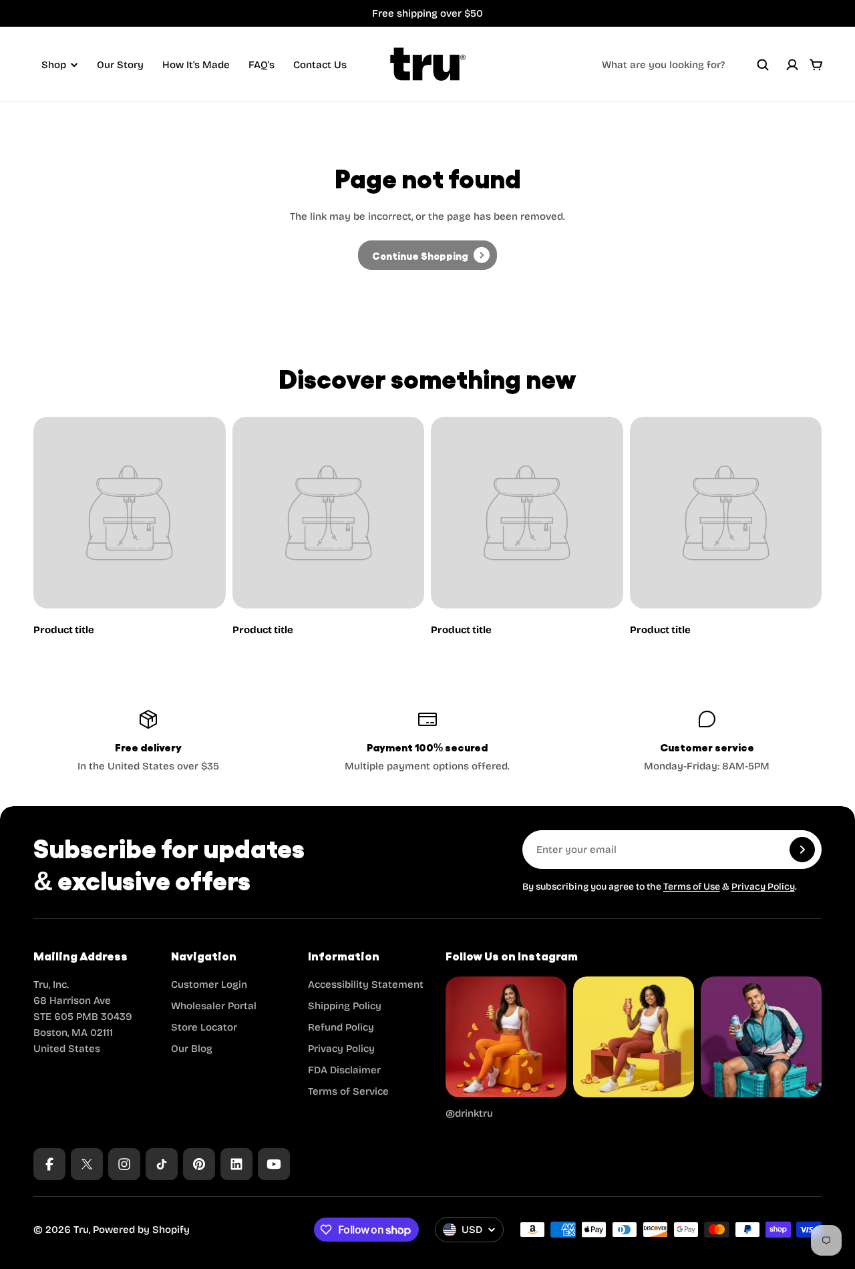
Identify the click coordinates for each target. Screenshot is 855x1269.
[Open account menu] (792, 65)
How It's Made (196, 65)
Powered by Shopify (141, 1230)
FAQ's (261, 65)
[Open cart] (816, 65)
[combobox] (685, 65)
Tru (81, 1230)
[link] (427, 255)
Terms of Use (691, 886)
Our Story (120, 65)
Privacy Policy (763, 886)
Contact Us (320, 65)
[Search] (763, 65)
